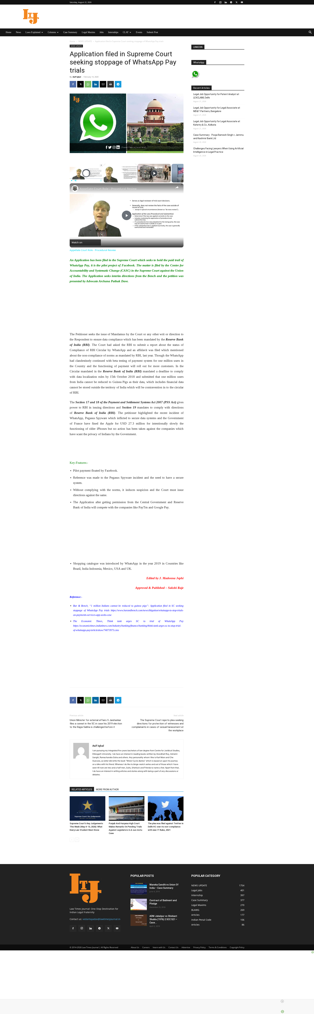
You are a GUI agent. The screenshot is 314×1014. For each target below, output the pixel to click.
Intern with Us (159, 947)
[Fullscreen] (101, 180)
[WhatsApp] (88, 84)
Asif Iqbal (77, 77)
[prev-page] (72, 840)
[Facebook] (214, 2)
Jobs (102, 32)
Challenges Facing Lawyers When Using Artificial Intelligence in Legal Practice (218, 150)
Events (139, 32)
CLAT (126, 32)
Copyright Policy (237, 947)
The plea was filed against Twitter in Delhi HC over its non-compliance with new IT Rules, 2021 (165, 826)
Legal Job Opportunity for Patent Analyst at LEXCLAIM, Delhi (216, 96)
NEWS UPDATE (85, 41)
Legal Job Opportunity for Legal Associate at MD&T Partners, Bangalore (216, 109)
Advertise (186, 947)
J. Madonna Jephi (171, 578)
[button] (310, 32)
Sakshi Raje (175, 587)
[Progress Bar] (86, 178)
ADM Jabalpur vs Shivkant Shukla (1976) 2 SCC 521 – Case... (163, 919)
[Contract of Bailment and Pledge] (139, 904)
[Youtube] (241, 2)
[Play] (72, 180)
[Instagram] (220, 2)
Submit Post (152, 32)
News (18, 32)
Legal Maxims (88, 32)
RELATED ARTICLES (82, 789)
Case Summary (70, 32)
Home (8, 32)
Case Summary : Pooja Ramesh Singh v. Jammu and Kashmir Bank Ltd (218, 137)
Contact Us (173, 947)
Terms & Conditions (218, 947)
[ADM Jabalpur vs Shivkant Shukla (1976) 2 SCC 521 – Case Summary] (139, 920)
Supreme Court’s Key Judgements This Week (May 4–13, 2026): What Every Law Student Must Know (86, 826)
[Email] (103, 84)
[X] (236, 2)
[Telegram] (231, 2)
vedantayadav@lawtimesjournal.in (101, 919)
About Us (135, 947)
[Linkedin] (225, 2)
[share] (177, 187)
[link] (75, 188)
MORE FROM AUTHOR (107, 789)
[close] (219, 1001)
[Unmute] (76, 180)
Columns (52, 32)
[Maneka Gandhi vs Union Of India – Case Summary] (139, 888)
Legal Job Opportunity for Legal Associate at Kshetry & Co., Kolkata (216, 123)
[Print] (110, 84)
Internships (113, 32)
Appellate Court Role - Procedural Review (108, 189)
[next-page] (77, 840)
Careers (146, 947)
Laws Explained (33, 32)
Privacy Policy (199, 947)
